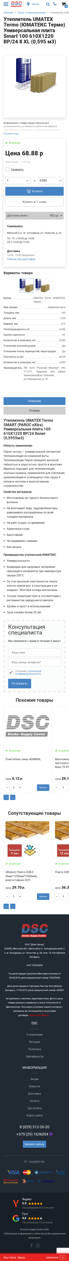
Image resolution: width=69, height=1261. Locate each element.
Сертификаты (34, 1056)
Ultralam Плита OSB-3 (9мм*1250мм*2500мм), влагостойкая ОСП (21, 876)
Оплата (34, 1101)
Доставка (34, 1093)
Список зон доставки (21, 259)
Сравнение (54, 1257)
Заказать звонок (34, 1144)
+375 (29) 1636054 (32, 1134)
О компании (34, 1034)
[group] (34, 75)
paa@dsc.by (37, 1161)
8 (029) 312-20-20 (34, 1127)
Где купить (34, 1108)
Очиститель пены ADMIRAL (23, 759)
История (34, 1042)
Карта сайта (35, 1115)
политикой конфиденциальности (28, 672)
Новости (34, 1086)
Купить (43, 787)
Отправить (20, 683)
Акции (34, 1079)
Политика (34, 1049)
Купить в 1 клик (34, 202)
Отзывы (34, 410)
